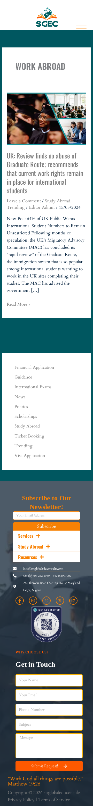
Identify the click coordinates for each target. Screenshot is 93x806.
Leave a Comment (24, 201)
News (20, 397)
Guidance (23, 377)
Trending (16, 207)
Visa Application (29, 456)
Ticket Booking (29, 436)
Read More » (18, 304)
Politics (21, 407)
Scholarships (25, 416)
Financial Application (34, 367)
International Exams (32, 387)
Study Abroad (57, 201)
